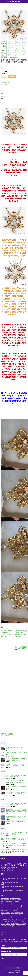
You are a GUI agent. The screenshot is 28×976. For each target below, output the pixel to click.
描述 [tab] (2, 93)
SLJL (10, 916)
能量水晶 (24, 925)
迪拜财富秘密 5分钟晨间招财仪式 (13, 882)
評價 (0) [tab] (2, 98)
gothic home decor (5, 905)
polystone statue (20, 914)
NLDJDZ (16, 912)
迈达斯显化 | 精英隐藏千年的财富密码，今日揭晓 (15, 879)
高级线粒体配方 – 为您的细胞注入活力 (14, 890)
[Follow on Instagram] (5, 869)
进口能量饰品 (4, 927)
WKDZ (2, 921)
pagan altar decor (12, 914)
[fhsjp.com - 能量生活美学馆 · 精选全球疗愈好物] (14, 5)
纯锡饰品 (19, 925)
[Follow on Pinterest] (12, 869)
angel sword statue (5, 899)
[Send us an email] (9, 869)
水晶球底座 (3, 925)
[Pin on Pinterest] (7, 85)
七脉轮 (22, 921)
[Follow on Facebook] (2, 869)
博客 (16, 970)
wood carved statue (9, 921)
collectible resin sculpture (15, 899)
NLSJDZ (21, 912)
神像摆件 (14, 925)
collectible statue (4, 901)
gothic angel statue (16, 903)
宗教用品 (17, 923)
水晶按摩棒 (23, 923)
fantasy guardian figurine (6, 903)
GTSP (22, 908)
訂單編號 (3, 945)
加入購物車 (11, 76)
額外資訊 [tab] (3, 96)
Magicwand (15, 910)
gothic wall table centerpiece (15, 905)
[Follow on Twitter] (7, 869)
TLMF (20, 916)
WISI (16, 919)
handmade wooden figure (6, 910)
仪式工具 (3, 923)
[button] (2, 5)
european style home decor (14, 901)
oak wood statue (4, 914)
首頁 (2, 57)
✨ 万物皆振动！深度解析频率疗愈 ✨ (14, 886)
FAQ (19, 970)
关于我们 (10, 970)
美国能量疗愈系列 (13, 57)
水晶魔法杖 (9, 925)
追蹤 (3, 958)
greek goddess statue (5, 908)
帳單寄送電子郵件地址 (6, 951)
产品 (13, 970)
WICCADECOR (4, 919)
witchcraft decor (21, 919)
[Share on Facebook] (2, 85)
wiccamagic (11, 919)
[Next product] (2, 68)
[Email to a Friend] (5, 85)
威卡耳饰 (13, 923)
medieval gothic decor (5, 912)
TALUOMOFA (15, 916)
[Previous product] (5, 68)
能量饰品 (6, 57)
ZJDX (19, 921)
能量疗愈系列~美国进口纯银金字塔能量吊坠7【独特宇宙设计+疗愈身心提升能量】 (21, 647)
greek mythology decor (15, 908)
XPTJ (15, 921)
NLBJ (12, 912)
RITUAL (6, 916)
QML (2, 916)
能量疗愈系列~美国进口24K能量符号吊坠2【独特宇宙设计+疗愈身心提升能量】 (7, 734)
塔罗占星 (8, 923)
